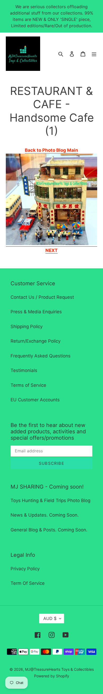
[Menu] (94, 54)
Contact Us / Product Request (42, 297)
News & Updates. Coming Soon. (45, 515)
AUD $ (50, 618)
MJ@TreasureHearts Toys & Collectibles (59, 669)
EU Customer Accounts (35, 399)
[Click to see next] (51, 244)
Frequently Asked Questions (41, 356)
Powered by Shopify (51, 676)
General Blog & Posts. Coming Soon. (49, 529)
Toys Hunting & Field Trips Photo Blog (50, 500)
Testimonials (24, 370)
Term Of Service (28, 583)
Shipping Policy (27, 326)
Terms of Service (28, 385)
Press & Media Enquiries (36, 311)
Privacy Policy (25, 568)
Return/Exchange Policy (35, 341)
